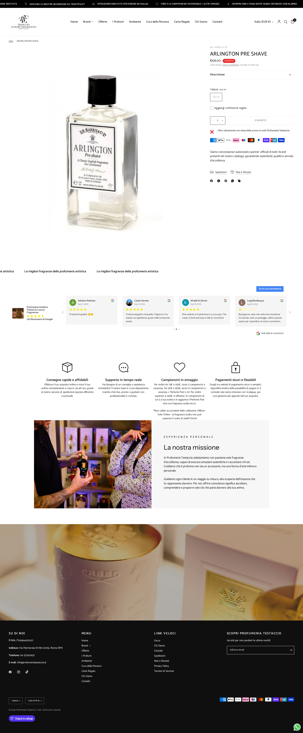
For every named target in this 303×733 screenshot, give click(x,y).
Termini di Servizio (164, 671)
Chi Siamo (201, 22)
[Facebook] (212, 181)
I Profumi (118, 22)
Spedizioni (159, 656)
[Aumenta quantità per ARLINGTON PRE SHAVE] (222, 121)
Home (74, 22)
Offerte (102, 22)
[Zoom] (192, 53)
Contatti (218, 22)
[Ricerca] (285, 22)
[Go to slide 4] (176, 329)
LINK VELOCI (165, 633)
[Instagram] (21, 672)
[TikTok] (29, 672)
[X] (219, 181)
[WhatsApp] (233, 181)
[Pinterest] (226, 181)
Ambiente (135, 22)
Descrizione (217, 74)
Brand (86, 22)
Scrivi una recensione (270, 289)
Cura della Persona (157, 22)
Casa (11, 41)
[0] (291, 22)
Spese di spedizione (231, 65)
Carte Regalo (182, 22)
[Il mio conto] (279, 22)
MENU (87, 633)
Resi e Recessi (161, 661)
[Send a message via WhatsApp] (297, 727)
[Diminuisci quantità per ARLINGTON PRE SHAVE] (213, 121)
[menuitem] (74, 22)
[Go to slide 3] (173, 329)
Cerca (157, 640)
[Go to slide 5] (179, 329)
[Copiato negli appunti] (240, 181)
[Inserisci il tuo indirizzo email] (290, 650)
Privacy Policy (161, 666)
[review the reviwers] (112, 301)
